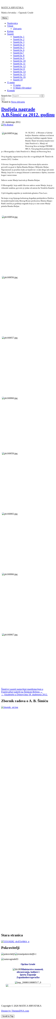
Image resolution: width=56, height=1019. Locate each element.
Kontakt (11, 90)
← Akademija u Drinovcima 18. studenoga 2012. (24, 694)
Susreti (10, 34)
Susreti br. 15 (19, 74)
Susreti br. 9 (18, 58)
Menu (4, 18)
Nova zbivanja (18, 102)
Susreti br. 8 (18, 55)
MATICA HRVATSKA (12, 7)
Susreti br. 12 (19, 66)
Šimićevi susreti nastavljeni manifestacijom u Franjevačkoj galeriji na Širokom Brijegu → (22, 690)
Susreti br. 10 (19, 61)
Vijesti (10, 26)
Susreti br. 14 (19, 71)
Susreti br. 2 (18, 39)
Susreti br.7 (18, 53)
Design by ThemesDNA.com (15, 1011)
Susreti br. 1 (18, 36)
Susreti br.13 (19, 69)
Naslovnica (12, 23)
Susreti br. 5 (18, 47)
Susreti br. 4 (18, 44)
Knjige (10, 31)
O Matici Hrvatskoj (22, 88)
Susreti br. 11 (19, 63)
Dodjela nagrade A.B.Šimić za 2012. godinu (28, 111)
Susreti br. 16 (19, 77)
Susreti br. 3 (18, 42)
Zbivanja (17, 28)
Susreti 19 (18, 79)
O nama (11, 82)
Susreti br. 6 (18, 50)
